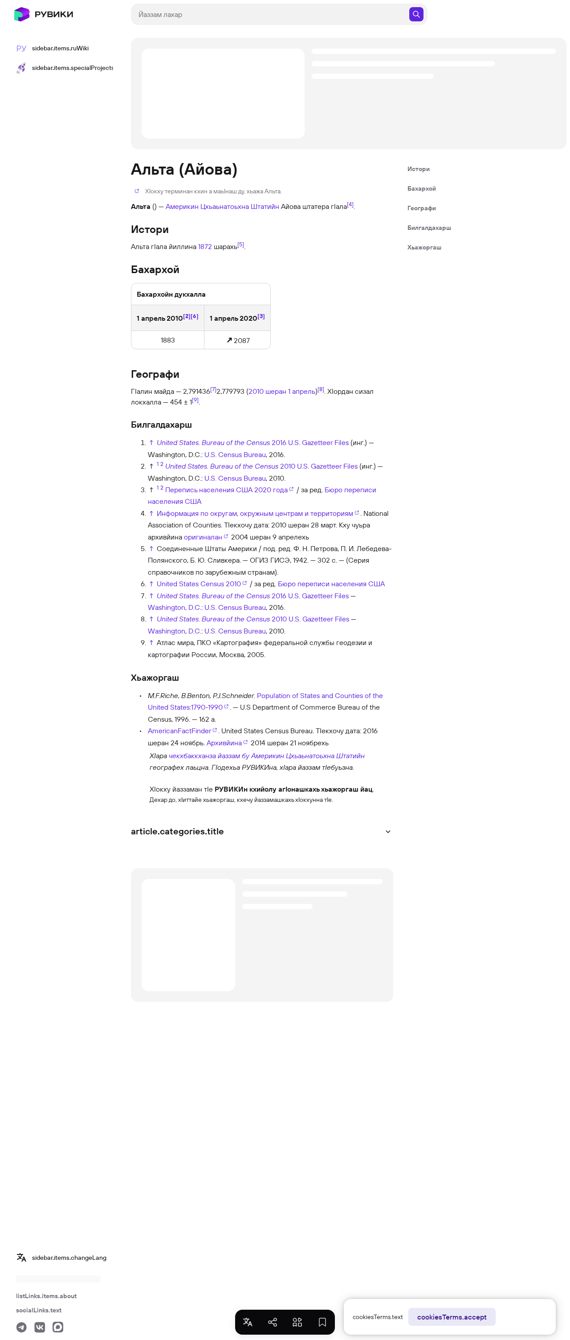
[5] (240, 244)
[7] (213, 388)
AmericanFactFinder (179, 730)
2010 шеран (267, 391)
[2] (187, 315)
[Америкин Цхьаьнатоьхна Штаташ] (139, 760)
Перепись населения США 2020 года (226, 489)
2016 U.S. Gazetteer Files (310, 442)
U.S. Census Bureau (235, 454)
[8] (321, 388)
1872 (205, 246)
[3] (261, 315)
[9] (195, 399)
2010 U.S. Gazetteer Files (319, 466)
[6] (195, 315)
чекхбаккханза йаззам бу (209, 755)
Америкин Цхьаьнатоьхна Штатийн (222, 206)
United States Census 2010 (199, 583)
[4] (350, 204)
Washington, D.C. (174, 607)
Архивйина (224, 742)
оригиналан (203, 536)
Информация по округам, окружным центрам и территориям (255, 513)
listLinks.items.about (46, 1296)
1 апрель (301, 391)
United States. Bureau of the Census (213, 442)
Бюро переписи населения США (331, 583)
